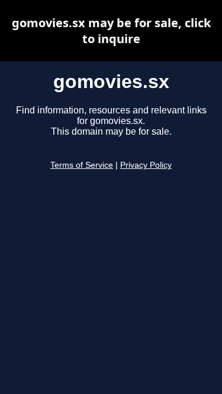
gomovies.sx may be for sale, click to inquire (111, 31)
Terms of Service (81, 165)
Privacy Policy (146, 165)
